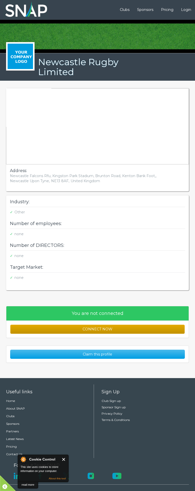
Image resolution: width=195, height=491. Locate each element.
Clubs (124, 9)
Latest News (15, 439)
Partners (12, 431)
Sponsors (145, 9)
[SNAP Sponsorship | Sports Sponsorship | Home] (22, 10)
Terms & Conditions (116, 420)
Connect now (97, 329)
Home (10, 401)
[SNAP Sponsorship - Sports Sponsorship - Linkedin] (17, 475)
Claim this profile (97, 354)
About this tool (57, 478)
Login (186, 9)
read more (28, 484)
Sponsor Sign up (114, 407)
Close (64, 459)
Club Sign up (111, 401)
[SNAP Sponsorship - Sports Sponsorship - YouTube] (116, 475)
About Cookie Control (23, 459)
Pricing (167, 9)
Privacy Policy (112, 413)
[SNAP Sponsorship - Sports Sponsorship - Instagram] (91, 475)
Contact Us (14, 454)
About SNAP (15, 408)
